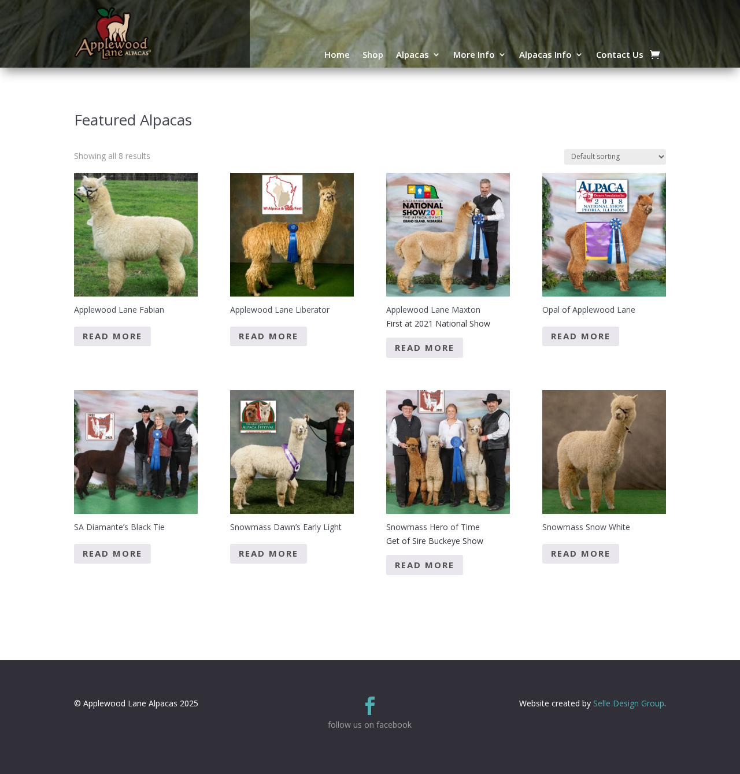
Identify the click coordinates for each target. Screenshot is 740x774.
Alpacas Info (545, 55)
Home (337, 55)
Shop (372, 55)
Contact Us (619, 55)
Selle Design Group (628, 703)
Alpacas (412, 55)
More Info (474, 55)
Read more (112, 336)
